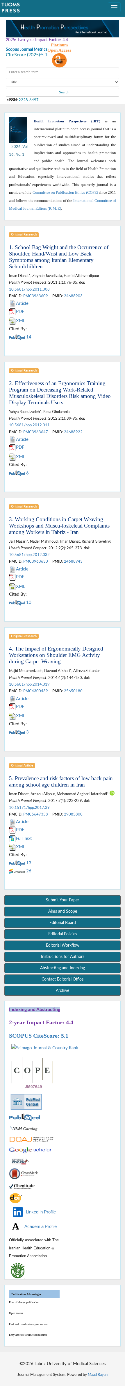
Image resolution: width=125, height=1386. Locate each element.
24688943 (73, 561)
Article (22, 303)
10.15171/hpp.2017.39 (29, 807)
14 (28, 337)
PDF (20, 311)
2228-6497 (29, 100)
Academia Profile (39, 1226)
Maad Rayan (98, 1374)
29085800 (73, 814)
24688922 (73, 432)
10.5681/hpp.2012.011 (29, 425)
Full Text (24, 838)
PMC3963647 (35, 432)
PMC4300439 (35, 691)
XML (20, 321)
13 (28, 863)
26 (28, 871)
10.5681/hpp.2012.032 (29, 555)
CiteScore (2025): (23, 54)
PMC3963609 (35, 296)
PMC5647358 (35, 814)
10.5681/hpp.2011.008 (29, 289)
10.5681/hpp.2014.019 (29, 684)
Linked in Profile (40, 1211)
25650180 (73, 691)
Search (63, 92)
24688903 (73, 296)
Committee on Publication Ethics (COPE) (65, 192)
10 (28, 602)
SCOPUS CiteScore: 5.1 (38, 1035)
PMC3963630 (35, 561)
